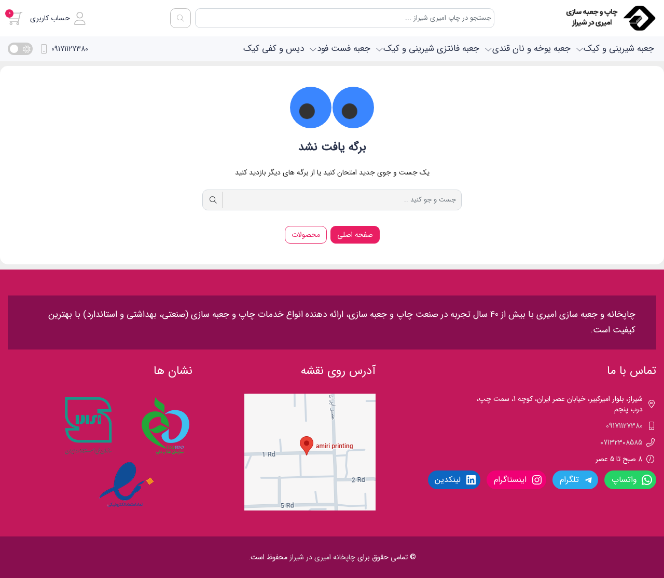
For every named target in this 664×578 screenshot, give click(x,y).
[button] (58, 18)
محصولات (306, 234)
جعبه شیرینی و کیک (619, 49)
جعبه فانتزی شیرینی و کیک (431, 49)
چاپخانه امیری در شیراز (322, 557)
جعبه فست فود (343, 49)
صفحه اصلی (355, 234)
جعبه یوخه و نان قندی (531, 49)
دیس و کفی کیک (273, 49)
